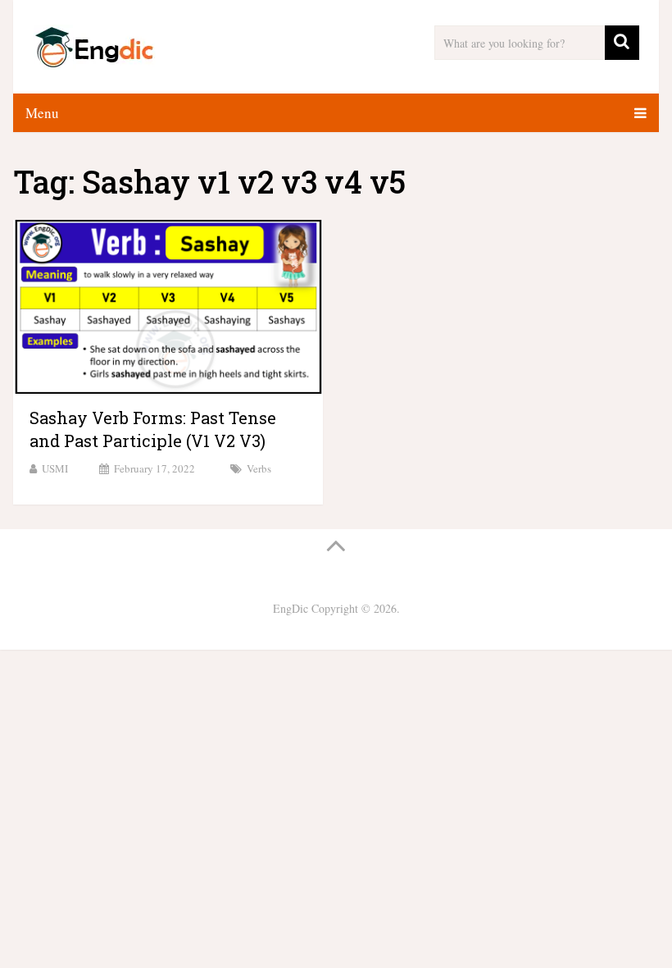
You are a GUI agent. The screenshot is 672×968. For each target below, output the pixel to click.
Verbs (259, 468)
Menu (42, 112)
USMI (55, 468)
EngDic (290, 608)
